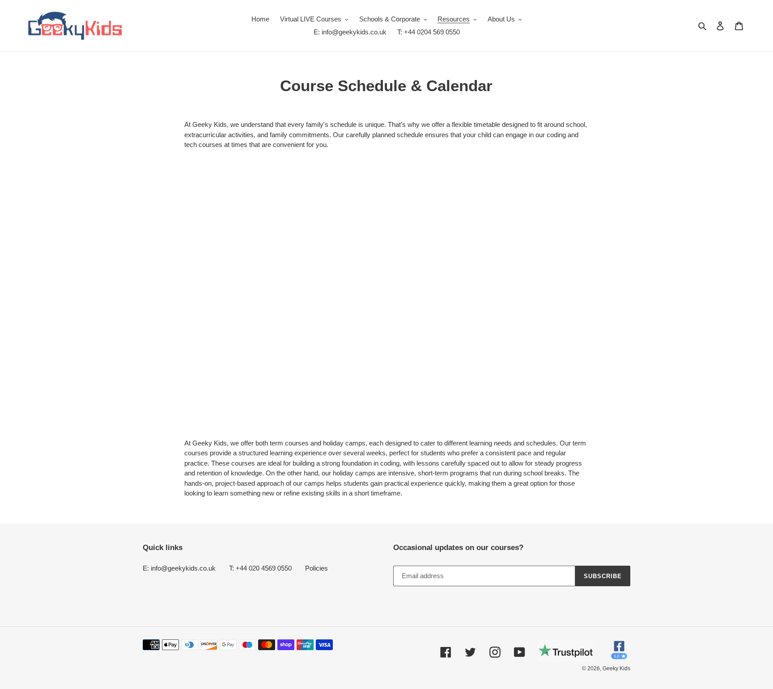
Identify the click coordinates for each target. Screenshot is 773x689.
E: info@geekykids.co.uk (179, 568)
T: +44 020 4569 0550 (260, 568)
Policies (316, 568)
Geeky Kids (616, 668)
